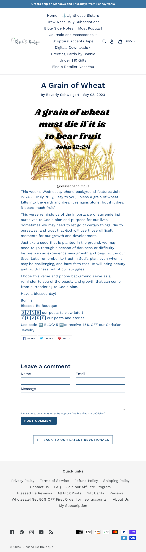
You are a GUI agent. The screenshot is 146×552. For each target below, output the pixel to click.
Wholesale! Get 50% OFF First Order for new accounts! (60, 499)
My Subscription (73, 505)
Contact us (39, 487)
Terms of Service (54, 481)
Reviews (117, 493)
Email (80, 374)
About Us (121, 499)
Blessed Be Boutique (38, 547)
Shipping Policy (116, 481)
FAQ (57, 487)
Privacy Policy (22, 481)
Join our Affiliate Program (88, 487)
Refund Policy (86, 481)
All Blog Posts (69, 493)
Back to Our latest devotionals (75, 440)
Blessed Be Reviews (34, 493)
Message (28, 389)
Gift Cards (95, 493)
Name (26, 374)
